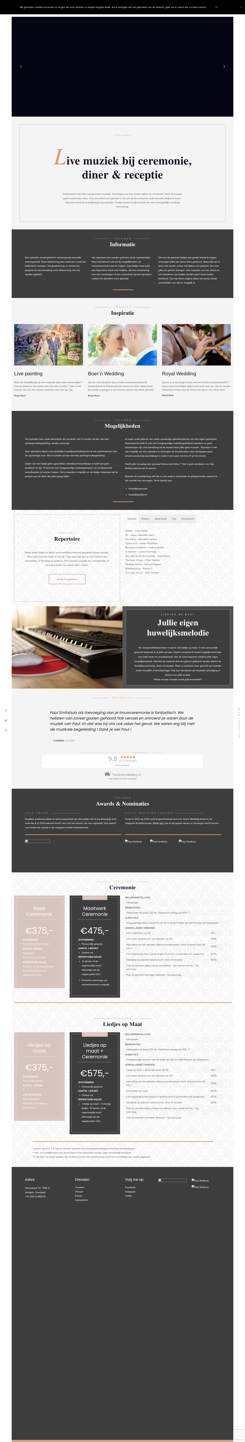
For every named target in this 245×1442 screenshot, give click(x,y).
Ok (216, 7)
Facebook (130, 1187)
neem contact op (239, 723)
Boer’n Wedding (106, 373)
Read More (20, 395)
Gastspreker (81, 1200)
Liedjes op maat (39, 1048)
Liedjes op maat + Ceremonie (95, 1051)
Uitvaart (79, 1191)
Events (78, 1195)
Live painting (28, 373)
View (49, 344)
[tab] (132, 519)
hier (162, 823)
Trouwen (79, 1187)
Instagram (130, 1191)
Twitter (128, 1195)
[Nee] (240, 7)
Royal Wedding (179, 373)
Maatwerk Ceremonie (95, 911)
